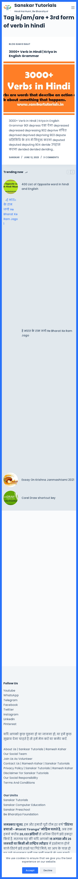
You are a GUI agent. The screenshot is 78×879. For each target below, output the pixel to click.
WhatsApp (11, 695)
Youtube (9, 690)
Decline (48, 870)
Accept (30, 870)
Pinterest (10, 724)
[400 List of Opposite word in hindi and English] (10, 186)
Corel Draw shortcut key (39, 498)
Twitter (8, 709)
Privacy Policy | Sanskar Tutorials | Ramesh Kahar (38, 768)
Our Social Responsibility (20, 778)
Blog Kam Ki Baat (19, 44)
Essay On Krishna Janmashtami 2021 (48, 480)
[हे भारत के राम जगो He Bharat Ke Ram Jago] (10, 333)
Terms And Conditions (19, 783)
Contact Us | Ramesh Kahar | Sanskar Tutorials (36, 763)
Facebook (10, 705)
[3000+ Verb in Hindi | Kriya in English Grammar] (39, 88)
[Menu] (73, 7)
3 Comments (51, 157)
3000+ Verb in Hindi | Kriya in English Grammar (33, 53)
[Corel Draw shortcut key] (10, 498)
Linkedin (9, 719)
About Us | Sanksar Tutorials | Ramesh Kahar (34, 749)
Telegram (10, 700)
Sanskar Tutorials (35, 5)
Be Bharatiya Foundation (20, 814)
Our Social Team (15, 754)
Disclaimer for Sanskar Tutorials (26, 773)
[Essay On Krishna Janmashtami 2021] (10, 480)
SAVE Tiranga (28, 829)
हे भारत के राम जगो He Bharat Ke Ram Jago (47, 333)
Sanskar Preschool (16, 810)
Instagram (10, 714)
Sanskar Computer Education (24, 805)
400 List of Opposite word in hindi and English (45, 186)
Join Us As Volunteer (17, 759)
